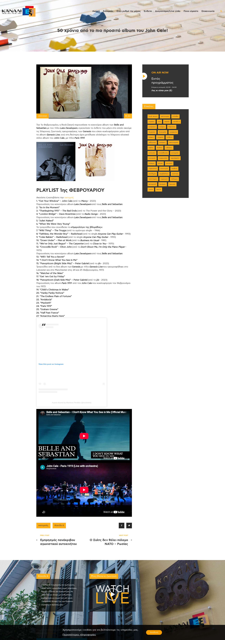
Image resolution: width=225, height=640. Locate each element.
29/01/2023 (42, 116)
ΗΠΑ (159, 121)
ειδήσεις (169, 147)
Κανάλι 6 (59, 525)
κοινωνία (152, 158)
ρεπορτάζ (152, 184)
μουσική (169, 163)
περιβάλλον (163, 174)
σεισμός (163, 184)
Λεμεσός (152, 132)
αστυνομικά (173, 142)
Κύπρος (162, 127)
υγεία (151, 189)
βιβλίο (151, 147)
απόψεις (162, 142)
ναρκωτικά (153, 168)
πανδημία (152, 174)
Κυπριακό (152, 127)
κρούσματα (175, 158)
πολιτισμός (153, 179)
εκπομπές (43, 525)
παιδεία (174, 168)
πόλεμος (174, 179)
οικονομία (164, 168)
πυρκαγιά (164, 179)
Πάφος (151, 137)
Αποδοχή (154, 632)
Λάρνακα (171, 127)
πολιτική (175, 174)
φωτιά (158, 189)
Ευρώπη (151, 121)
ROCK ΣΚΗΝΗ (153, 116)
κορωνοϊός (163, 158)
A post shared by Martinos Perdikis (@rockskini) (71, 403)
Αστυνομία (165, 116)
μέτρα (160, 163)
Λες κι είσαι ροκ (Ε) (161, 90)
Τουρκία (160, 137)
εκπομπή (68, 198)
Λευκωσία (162, 132)
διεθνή (159, 147)
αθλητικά (152, 142)
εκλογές (152, 153)
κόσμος (152, 163)
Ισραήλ (167, 121)
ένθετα (169, 137)
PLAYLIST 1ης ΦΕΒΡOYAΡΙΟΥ (70, 190)
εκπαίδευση (163, 153)
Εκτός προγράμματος (162, 80)
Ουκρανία (173, 132)
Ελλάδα (175, 116)
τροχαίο (172, 184)
